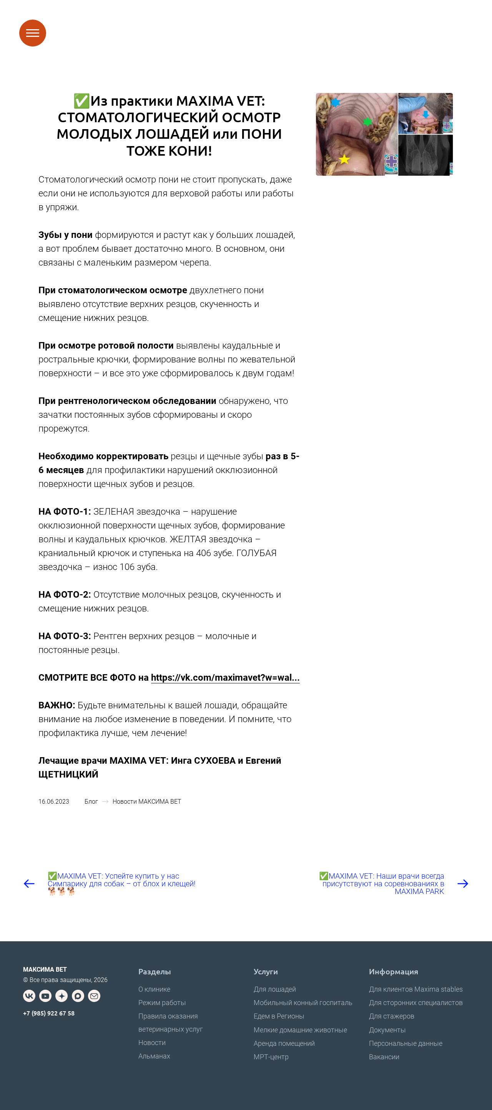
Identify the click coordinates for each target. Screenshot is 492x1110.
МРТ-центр (271, 1057)
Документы (387, 1030)
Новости (152, 1043)
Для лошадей (275, 989)
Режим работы (162, 1003)
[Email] (94, 996)
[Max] (78, 996)
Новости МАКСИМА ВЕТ (147, 801)
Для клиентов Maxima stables (416, 989)
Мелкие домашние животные (300, 1030)
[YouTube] (45, 996)
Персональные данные (405, 1043)
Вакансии (384, 1057)
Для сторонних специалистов (416, 1003)
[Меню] (32, 33)
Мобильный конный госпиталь (303, 1003)
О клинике (154, 989)
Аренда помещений (284, 1043)
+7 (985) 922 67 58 (49, 1013)
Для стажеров (391, 1016)
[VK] (29, 996)
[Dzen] (61, 996)
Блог (91, 801)
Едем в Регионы (279, 1016)
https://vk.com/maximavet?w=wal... (225, 677)
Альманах (154, 1056)
